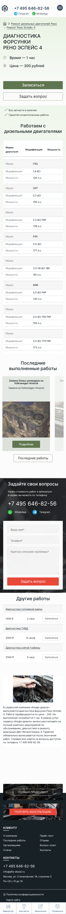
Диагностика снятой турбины (23, 647)
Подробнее (26, 444)
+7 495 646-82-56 (31, 8)
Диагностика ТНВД (17, 628)
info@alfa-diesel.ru (14, 871)
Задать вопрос (33, 96)
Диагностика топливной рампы (24, 609)
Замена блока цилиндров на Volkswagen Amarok (26, 382)
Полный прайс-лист (33, 792)
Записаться (33, 85)
